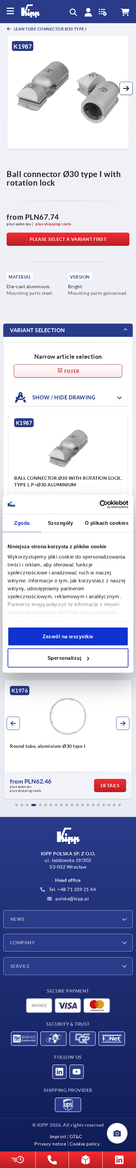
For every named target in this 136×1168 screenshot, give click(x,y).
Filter (71, 371)
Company (22, 942)
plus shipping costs (53, 224)
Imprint (58, 1136)
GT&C (76, 1136)
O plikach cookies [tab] (107, 522)
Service (20, 966)
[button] (126, 88)
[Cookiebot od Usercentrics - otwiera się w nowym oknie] (99, 504)
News (17, 919)
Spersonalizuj (65, 658)
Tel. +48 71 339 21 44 (72, 889)
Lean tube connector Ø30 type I (50, 29)
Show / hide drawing (63, 397)
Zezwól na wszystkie (68, 636)
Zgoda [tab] (22, 522)
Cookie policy (85, 1144)
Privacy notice (50, 1144)
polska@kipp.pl (71, 898)
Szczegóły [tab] (60, 522)
